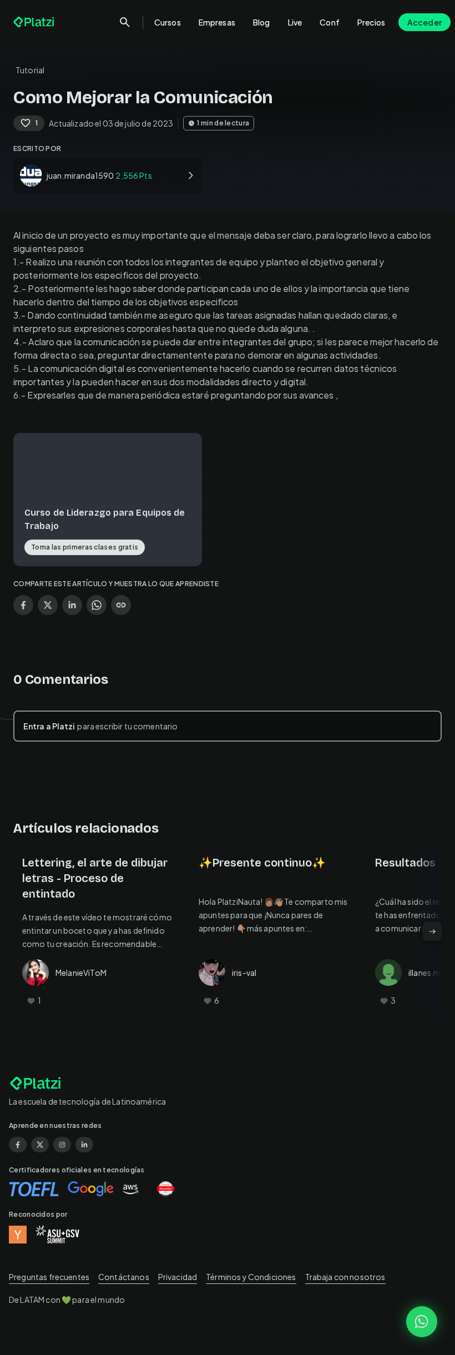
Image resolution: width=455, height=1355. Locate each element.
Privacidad (178, 1277)
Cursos (167, 22)
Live (295, 22)
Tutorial (30, 70)
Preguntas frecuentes (49, 1277)
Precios (371, 22)
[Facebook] (18, 1144)
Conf (330, 22)
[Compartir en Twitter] (48, 605)
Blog (261, 22)
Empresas (217, 22)
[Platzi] (35, 22)
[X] (40, 1144)
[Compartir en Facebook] (23, 605)
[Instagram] (62, 1144)
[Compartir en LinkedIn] (72, 605)
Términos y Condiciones (251, 1277)
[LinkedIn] (84, 1144)
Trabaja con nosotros (345, 1277)
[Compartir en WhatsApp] (97, 605)
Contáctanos (123, 1277)
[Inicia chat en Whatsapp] (421, 1321)
